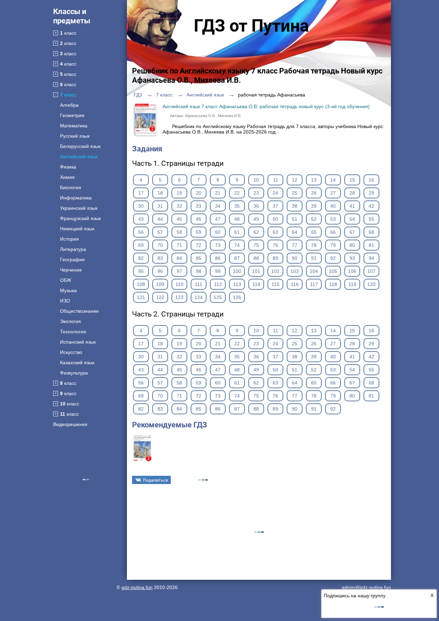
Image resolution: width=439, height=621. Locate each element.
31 (160, 206)
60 (218, 232)
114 (256, 284)
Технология (73, 331)
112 (218, 284)
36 (256, 206)
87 (237, 258)
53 (333, 219)
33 (198, 206)
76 (275, 245)
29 (371, 193)
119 (352, 284)
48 (237, 219)
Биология (70, 187)
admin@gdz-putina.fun (366, 587)
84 (179, 258)
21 (218, 193)
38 (294, 206)
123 (179, 297)
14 (333, 180)
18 (160, 193)
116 (295, 284)
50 (275, 219)
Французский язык (80, 218)
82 (141, 258)
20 (198, 193)
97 (179, 271)
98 (198, 271)
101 (256, 271)
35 (237, 206)
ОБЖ (65, 280)
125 (218, 297)
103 (294, 271)
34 (218, 206)
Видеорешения (70, 424)
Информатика (76, 197)
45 (179, 219)
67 (352, 232)
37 (275, 206)
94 (371, 258)
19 (179, 193)
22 (237, 193)
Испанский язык (78, 342)
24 (275, 193)
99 (218, 271)
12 (294, 180)
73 (218, 245)
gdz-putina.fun (137, 587)
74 (237, 245)
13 (314, 180)
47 (218, 219)
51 (294, 219)
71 (179, 245)
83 (160, 258)
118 (333, 284)
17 (141, 193)
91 (314, 258)
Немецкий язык (77, 228)
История (69, 239)
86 (218, 258)
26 (314, 193)
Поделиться (155, 480)
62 (256, 232)
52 (314, 219)
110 (179, 284)
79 (333, 245)
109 (160, 284)
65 (314, 232)
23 (256, 193)
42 (371, 206)
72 (198, 245)
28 (352, 193)
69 (141, 245)
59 (198, 232)
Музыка (68, 290)
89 (275, 258)
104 (314, 271)
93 (352, 258)
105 (333, 271)
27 (333, 193)
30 (141, 206)
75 (256, 245)
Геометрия (72, 115)
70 (160, 245)
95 (141, 271)
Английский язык (78, 156)
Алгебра (69, 105)
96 (160, 271)
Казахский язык (77, 362)
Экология (70, 321)
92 (333, 258)
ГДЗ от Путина (251, 26)
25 (294, 193)
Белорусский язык (80, 146)
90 (294, 258)
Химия (67, 177)
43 (141, 219)
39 (314, 206)
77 (294, 245)
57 (160, 232)
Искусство (71, 352)
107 (371, 271)
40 (333, 206)
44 (160, 219)
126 (237, 297)
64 (294, 232)
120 (371, 284)
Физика (68, 167)
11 (275, 180)
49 (256, 219)
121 (141, 297)
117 (314, 284)
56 (141, 232)
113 (237, 284)
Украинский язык (78, 208)
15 (352, 180)
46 (198, 219)
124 (198, 297)
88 (256, 258)
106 (352, 271)
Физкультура (74, 373)
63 (275, 232)
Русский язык (75, 136)
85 (198, 258)
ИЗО (65, 300)
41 (352, 206)
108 (141, 284)
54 (352, 219)
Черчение (71, 270)
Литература (73, 249)
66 (333, 232)
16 (371, 180)
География (72, 259)
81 (371, 245)
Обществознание (79, 311)
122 (160, 297)
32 (179, 206)
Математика (73, 125)
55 (371, 219)
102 (275, 271)
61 (237, 232)
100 (237, 271)
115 (276, 284)
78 (314, 245)
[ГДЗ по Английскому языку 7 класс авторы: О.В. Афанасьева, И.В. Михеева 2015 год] (142, 461)
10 (256, 180)
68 (371, 232)
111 (198, 284)
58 (179, 232)
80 (352, 245)
